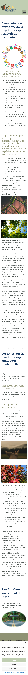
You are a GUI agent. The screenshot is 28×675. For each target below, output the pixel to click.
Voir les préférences (14, 669)
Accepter (14, 660)
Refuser (14, 664)
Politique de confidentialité (18, 672)
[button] (25, 643)
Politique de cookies (7, 672)
